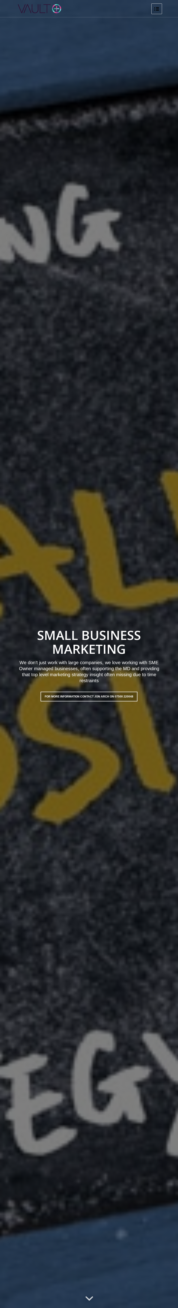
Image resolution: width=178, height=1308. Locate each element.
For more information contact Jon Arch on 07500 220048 (89, 696)
